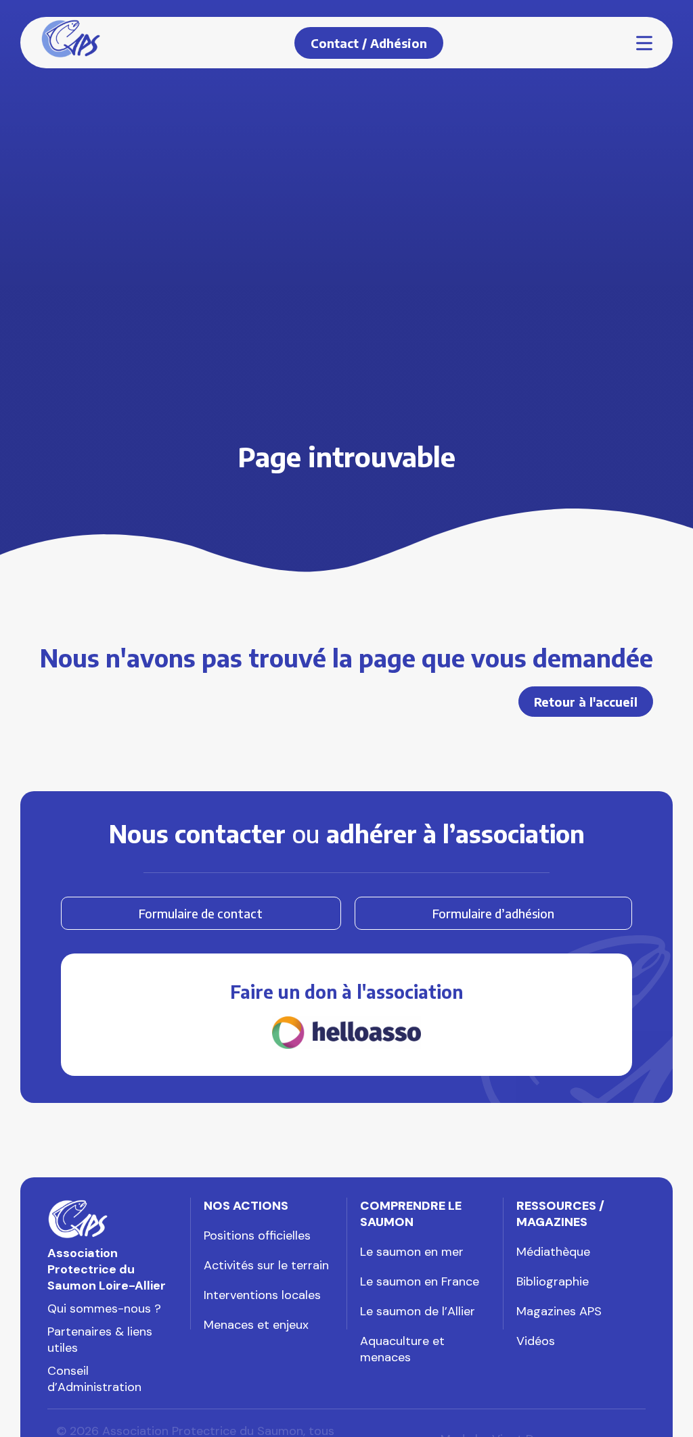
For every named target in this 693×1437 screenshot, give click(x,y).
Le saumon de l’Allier (417, 1311)
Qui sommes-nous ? (104, 1308)
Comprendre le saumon (411, 1214)
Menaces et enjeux (256, 1325)
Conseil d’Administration (94, 1379)
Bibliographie (552, 1281)
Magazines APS (559, 1311)
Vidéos (535, 1341)
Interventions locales (262, 1295)
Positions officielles (257, 1235)
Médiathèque (553, 1252)
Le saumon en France (419, 1281)
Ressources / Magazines (560, 1214)
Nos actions (246, 1206)
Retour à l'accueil (586, 701)
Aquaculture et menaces (402, 1349)
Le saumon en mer (412, 1252)
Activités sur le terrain (266, 1265)
